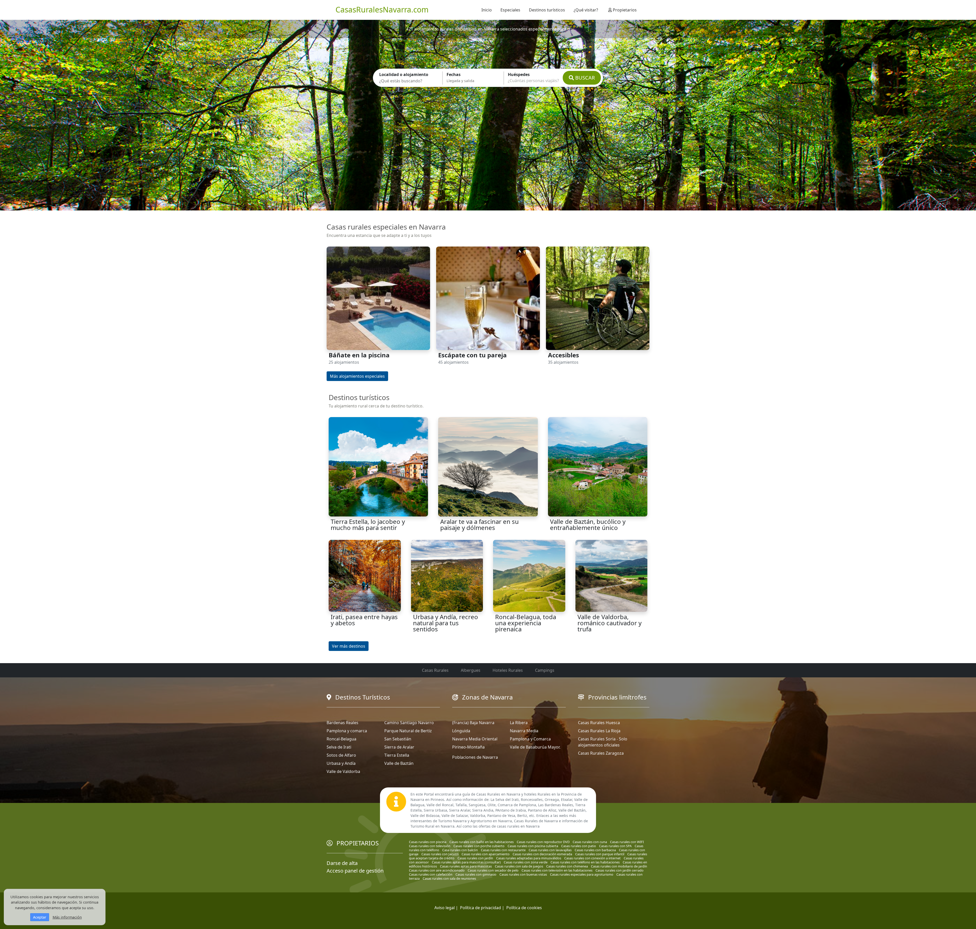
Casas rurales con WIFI (627, 842)
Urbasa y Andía (341, 763)
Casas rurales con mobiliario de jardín (619, 866)
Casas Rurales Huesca (599, 722)
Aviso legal (444, 907)
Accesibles (563, 355)
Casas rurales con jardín (475, 858)
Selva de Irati (339, 747)
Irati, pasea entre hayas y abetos (364, 620)
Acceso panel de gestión (355, 870)
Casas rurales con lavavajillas (550, 850)
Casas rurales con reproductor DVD (543, 842)
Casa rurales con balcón (460, 850)
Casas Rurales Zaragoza (601, 753)
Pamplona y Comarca (530, 739)
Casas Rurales (435, 670)
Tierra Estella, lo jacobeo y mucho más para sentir (368, 524)
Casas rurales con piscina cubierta (533, 846)
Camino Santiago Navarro (409, 722)
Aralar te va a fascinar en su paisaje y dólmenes (479, 524)
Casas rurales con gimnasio (475, 874)
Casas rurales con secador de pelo (493, 870)
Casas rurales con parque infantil (599, 854)
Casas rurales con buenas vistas (523, 874)
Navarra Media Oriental (474, 739)
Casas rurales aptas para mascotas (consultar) (466, 862)
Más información (67, 917)
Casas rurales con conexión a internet (592, 858)
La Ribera (519, 722)
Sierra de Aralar (399, 747)
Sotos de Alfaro (341, 755)
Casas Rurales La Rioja (599, 731)
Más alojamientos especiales (357, 376)
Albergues (470, 670)
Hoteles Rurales (508, 670)
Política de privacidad (480, 907)
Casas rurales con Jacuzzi (440, 854)
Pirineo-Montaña (468, 747)
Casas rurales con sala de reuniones (449, 878)
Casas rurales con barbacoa (595, 850)
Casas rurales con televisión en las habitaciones (557, 870)
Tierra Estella (396, 755)
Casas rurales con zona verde (525, 862)
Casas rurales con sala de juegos (519, 866)
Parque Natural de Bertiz (408, 731)
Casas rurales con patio (578, 846)
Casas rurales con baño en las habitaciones (481, 842)
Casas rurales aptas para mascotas (466, 866)
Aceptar (39, 917)
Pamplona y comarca (347, 731)
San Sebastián (397, 739)
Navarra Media (524, 731)
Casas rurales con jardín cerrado (620, 870)
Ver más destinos (348, 646)
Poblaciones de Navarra (475, 757)
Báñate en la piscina (359, 355)
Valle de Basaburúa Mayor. (535, 747)
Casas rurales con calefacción (430, 874)
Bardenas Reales (342, 722)
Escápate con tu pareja (472, 355)
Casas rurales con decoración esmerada (542, 854)
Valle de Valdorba (343, 771)
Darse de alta (342, 863)
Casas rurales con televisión (429, 846)
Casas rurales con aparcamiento (486, 854)
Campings (544, 670)
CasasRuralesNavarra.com (382, 9)
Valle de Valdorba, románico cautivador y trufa (609, 623)
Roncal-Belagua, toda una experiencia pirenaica (525, 623)
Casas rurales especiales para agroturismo (581, 874)
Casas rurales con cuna (590, 842)
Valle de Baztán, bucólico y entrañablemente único (588, 524)
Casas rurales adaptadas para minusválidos (528, 858)
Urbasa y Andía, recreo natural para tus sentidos (445, 623)
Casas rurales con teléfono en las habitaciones (585, 862)
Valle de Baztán (399, 763)
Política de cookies (524, 907)
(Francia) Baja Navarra (473, 722)
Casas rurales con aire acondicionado (437, 870)
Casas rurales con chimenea (567, 866)
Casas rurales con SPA (615, 846)
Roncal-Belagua (341, 739)
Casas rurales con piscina (427, 842)
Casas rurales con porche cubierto (479, 846)
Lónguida (461, 731)
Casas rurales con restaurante (503, 850)
